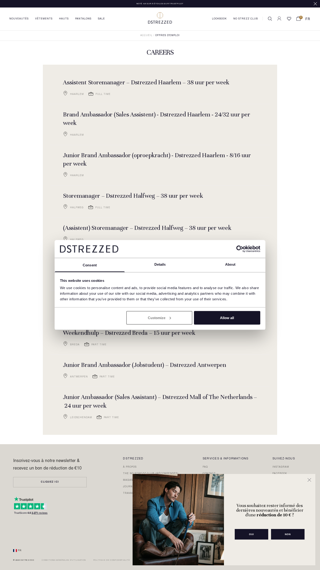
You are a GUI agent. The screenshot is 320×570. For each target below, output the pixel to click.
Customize (156, 318)
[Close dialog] (309, 480)
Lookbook (219, 19)
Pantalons (83, 19)
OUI (251, 534)
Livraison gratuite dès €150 (160, 4)
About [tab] (230, 264)
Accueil (146, 35)
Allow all (227, 318)
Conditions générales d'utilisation (64, 560)
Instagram (280, 467)
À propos (130, 467)
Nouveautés (19, 19)
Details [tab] (160, 264)
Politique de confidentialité (111, 560)
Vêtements (43, 19)
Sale (101, 19)
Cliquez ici (50, 482)
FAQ (205, 467)
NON (288, 534)
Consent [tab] (90, 265)
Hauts (64, 19)
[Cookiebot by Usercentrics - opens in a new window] (239, 248)
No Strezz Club (245, 19)
